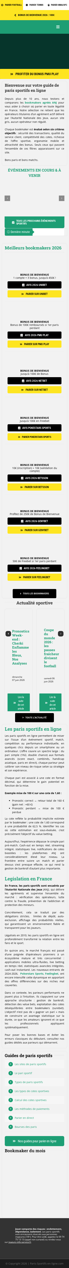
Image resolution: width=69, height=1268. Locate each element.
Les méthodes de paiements (32, 1109)
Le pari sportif (23, 1073)
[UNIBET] (34, 255)
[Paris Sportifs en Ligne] (24, 25)
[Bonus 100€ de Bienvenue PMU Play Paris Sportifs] (34, 35)
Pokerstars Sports (31, 973)
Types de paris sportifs (29, 1082)
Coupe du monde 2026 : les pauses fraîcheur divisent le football (51, 648)
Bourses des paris (26, 1127)
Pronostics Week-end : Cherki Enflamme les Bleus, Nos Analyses (20, 647)
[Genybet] (34, 495)
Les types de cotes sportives (32, 1091)
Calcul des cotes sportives (31, 1100)
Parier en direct (24, 1118)
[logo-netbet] (34, 352)
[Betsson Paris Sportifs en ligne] (34, 445)
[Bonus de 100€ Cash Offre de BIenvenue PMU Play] (34, 1160)
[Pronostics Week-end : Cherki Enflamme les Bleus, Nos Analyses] (19, 610)
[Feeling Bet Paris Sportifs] (34, 538)
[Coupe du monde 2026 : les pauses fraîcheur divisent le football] (50, 610)
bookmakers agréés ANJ (41, 102)
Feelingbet (51, 973)
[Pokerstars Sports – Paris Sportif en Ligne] (34, 398)
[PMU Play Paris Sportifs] (34, 302)
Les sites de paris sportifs (30, 1064)
